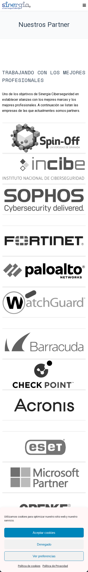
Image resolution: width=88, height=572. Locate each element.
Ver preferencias (44, 556)
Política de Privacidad (55, 566)
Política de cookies (29, 566)
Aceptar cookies (44, 532)
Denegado (44, 544)
